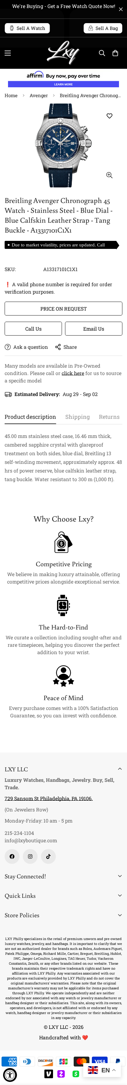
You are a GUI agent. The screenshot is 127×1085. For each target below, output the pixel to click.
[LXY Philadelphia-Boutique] (63, 53)
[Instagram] (30, 856)
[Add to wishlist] (109, 116)
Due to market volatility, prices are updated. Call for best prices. (58, 245)
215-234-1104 (19, 833)
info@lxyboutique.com (31, 840)
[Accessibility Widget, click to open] (10, 1075)
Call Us (33, 328)
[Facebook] (12, 856)
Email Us (93, 328)
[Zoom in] (109, 175)
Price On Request (63, 308)
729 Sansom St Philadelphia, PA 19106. (49, 798)
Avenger (39, 95)
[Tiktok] (48, 856)
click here (73, 373)
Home (11, 95)
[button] (115, 53)
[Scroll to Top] (116, 1052)
